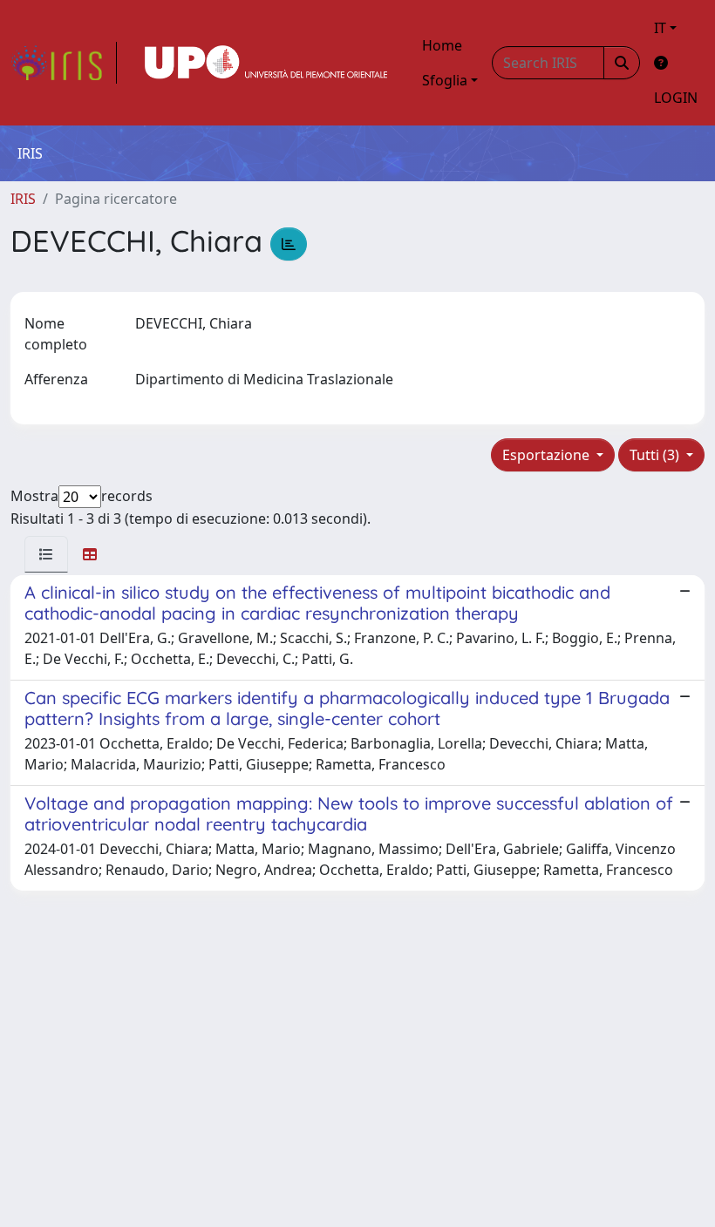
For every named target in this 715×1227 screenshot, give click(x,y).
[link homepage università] (266, 63)
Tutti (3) (656, 454)
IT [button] (660, 27)
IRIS (23, 198)
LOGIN (676, 97)
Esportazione (547, 454)
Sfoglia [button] (444, 80)
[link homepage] (63, 63)
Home (442, 45)
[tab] (46, 554)
